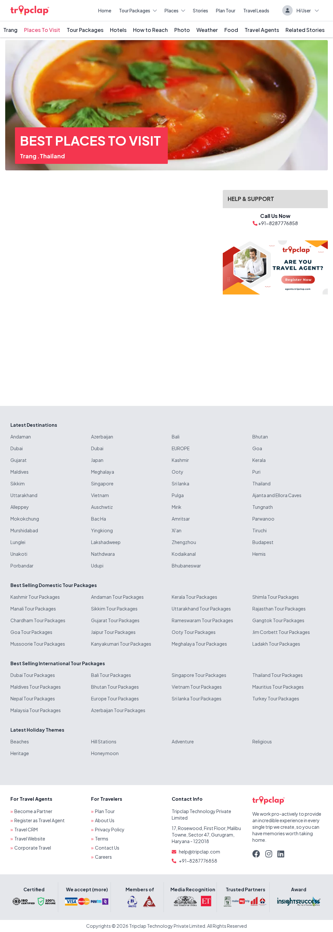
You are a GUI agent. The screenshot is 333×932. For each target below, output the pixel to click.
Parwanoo (263, 519)
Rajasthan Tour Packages (279, 608)
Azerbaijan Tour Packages (118, 710)
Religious (262, 741)
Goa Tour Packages (31, 632)
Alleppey (19, 507)
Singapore (102, 483)
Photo (182, 29)
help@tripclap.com (199, 851)
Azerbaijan (102, 436)
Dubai (16, 448)
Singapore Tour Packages (199, 675)
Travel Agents (262, 29)
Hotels (118, 29)
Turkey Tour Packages (275, 698)
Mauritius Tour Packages (278, 687)
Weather (207, 29)
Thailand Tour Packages (277, 675)
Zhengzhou (184, 542)
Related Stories (305, 29)
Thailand (52, 156)
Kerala (259, 460)
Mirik (176, 507)
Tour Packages (134, 10)
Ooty (177, 472)
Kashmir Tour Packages (35, 597)
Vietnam (100, 495)
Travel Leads (256, 10)
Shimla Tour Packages (275, 597)
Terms (101, 838)
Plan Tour (225, 10)
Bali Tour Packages (111, 675)
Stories (200, 10)
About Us (104, 820)
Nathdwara (103, 554)
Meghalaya (102, 472)
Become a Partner (33, 811)
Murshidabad (24, 530)
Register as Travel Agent (39, 820)
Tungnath (262, 507)
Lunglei (17, 542)
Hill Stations (103, 741)
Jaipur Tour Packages (113, 632)
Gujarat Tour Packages (115, 620)
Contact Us (107, 848)
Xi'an (176, 530)
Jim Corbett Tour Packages (281, 632)
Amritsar (181, 519)
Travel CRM (26, 829)
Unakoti (18, 554)
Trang (10, 29)
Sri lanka (180, 483)
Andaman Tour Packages (117, 597)
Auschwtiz (102, 507)
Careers (103, 857)
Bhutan (260, 436)
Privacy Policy (110, 829)
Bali (176, 436)
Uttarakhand (23, 495)
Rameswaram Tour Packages (202, 620)
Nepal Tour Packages (32, 698)
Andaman (20, 436)
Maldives (19, 472)
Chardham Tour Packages (37, 620)
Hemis (259, 554)
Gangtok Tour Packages (278, 620)
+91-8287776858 (198, 861)
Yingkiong (102, 530)
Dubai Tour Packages (32, 675)
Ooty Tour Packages (194, 632)
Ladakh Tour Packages (276, 644)
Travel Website (29, 838)
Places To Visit (42, 29)
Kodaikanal (184, 554)
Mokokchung (24, 519)
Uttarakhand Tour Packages (201, 608)
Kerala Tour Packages (194, 597)
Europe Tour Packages (115, 698)
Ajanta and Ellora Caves (276, 495)
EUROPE (181, 448)
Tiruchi (259, 530)
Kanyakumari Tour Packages (121, 644)
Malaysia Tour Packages (35, 710)
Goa (257, 448)
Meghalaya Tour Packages (199, 644)
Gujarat (18, 460)
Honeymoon (105, 753)
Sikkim (17, 483)
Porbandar (21, 565)
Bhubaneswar (186, 565)
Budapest (262, 542)
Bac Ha (98, 519)
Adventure (183, 741)
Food (231, 29)
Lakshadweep (106, 542)
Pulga (178, 495)
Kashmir (180, 460)
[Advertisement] (275, 345)
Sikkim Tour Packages (114, 608)
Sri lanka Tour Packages (196, 698)
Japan (97, 460)
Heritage (19, 753)
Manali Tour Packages (33, 608)
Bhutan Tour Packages (115, 687)
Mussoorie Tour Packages (37, 644)
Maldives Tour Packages (35, 687)
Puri (256, 472)
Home (104, 10)
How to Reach (150, 29)
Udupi (97, 565)
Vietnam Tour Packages (197, 687)
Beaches (19, 741)
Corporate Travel (32, 848)
